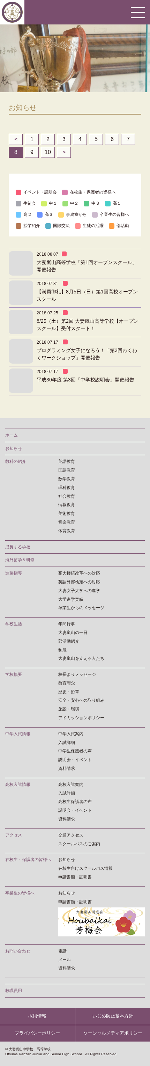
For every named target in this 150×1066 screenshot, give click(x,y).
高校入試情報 (17, 784)
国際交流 (61, 225)
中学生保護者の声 (75, 751)
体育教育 (66, 530)
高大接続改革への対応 (79, 573)
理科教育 (66, 487)
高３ (49, 214)
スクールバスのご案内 (79, 843)
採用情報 (37, 1015)
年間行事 (66, 623)
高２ (27, 214)
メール (64, 959)
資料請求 (66, 768)
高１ (117, 203)
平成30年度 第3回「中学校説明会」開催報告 (85, 379)
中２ (74, 203)
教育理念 (66, 683)
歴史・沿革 (68, 691)
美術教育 (66, 513)
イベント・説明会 (40, 192)
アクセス (13, 835)
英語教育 (66, 461)
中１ (53, 203)
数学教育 (66, 478)
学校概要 (13, 674)
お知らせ (13, 448)
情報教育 (66, 504)
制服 (62, 650)
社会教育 (66, 496)
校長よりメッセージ (77, 674)
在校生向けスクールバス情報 (85, 868)
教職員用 (13, 990)
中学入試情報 (17, 733)
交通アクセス (70, 835)
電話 (62, 951)
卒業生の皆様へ (114, 214)
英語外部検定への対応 (79, 581)
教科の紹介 (15, 461)
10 (48, 152)
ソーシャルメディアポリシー (112, 1033)
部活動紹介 (68, 641)
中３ (95, 203)
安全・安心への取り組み (81, 700)
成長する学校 (17, 547)
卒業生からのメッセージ (81, 607)
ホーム (11, 435)
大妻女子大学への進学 (79, 590)
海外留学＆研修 (20, 559)
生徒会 (29, 203)
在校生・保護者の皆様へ (93, 192)
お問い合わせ (17, 951)
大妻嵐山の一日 (73, 632)
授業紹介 (31, 225)
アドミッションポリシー (81, 717)
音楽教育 (66, 522)
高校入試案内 (70, 784)
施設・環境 (68, 709)
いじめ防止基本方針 (112, 1015)
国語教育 (66, 470)
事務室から (76, 214)
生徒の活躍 (93, 225)
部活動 (123, 225)
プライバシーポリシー (37, 1033)
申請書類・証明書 (75, 877)
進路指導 (13, 573)
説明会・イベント (75, 759)
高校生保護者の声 (75, 801)
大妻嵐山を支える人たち (81, 658)
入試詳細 (66, 742)
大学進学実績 (70, 599)
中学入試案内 (70, 733)
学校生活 (13, 623)
